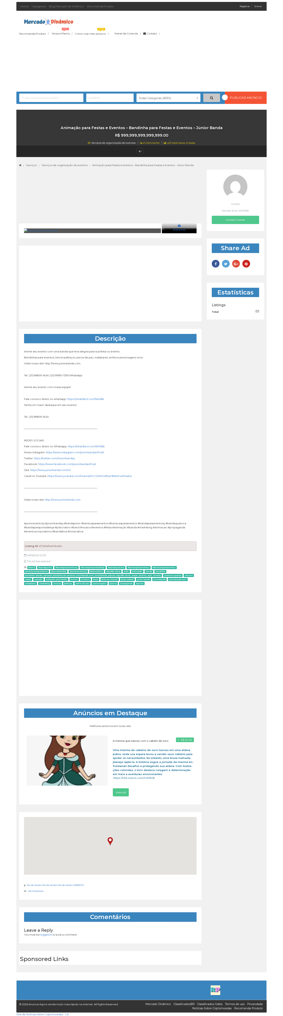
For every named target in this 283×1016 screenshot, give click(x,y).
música (57, 583)
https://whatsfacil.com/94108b (85, 399)
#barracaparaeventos (138, 567)
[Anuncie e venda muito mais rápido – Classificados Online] (48, 21)
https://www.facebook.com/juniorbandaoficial (67, 464)
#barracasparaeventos (164, 567)
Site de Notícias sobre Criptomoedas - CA (42, 1014)
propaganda (126, 583)
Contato (153, 33)
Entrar (258, 6)
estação (38, 579)
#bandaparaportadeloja (93, 567)
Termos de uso (235, 1004)
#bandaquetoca (116, 567)
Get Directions (35, 891)
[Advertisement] (141, 65)
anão (126, 571)
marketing (44, 583)
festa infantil (127, 579)
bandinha (160, 571)
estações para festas (56, 579)
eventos (85, 579)
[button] (110, 841)
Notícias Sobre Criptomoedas (212, 1008)
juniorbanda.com (178, 579)
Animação (137, 571)
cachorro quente (172, 575)
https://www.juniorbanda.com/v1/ (50, 470)
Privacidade (255, 1004)
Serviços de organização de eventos (113, 142)
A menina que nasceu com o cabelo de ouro (140, 740)
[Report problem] (140, 151)
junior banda (143, 579)
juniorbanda (159, 579)
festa (95, 579)
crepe (28, 579)
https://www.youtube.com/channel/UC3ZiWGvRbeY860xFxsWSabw (90, 475)
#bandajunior (45, 567)
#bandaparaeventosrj (66, 567)
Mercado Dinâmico (158, 1004)
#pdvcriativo (96, 571)
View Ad (121, 792)
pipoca (113, 583)
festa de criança (109, 579)
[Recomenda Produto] (215, 989)
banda (149, 571)
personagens (99, 583)
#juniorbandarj (58, 571)
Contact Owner (235, 219)
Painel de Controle (128, 33)
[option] (110, 766)
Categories (39, 6)
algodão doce (113, 571)
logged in (46, 934)
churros (189, 575)
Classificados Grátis (209, 1004)
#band (31, 567)
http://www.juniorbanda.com (62, 499)
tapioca (139, 583)
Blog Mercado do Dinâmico (66, 6)
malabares (30, 583)
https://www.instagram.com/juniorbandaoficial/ (75, 452)
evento (74, 579)
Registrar (245, 6)
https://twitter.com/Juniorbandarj (54, 458)
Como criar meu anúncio (92, 32)
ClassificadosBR (184, 1004)
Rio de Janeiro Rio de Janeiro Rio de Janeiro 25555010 (55, 885)
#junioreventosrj (78, 571)
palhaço (68, 583)
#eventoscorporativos (36, 571)
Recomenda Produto (100, 6)
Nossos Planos (62, 32)
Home (24, 6)
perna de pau (82, 583)
